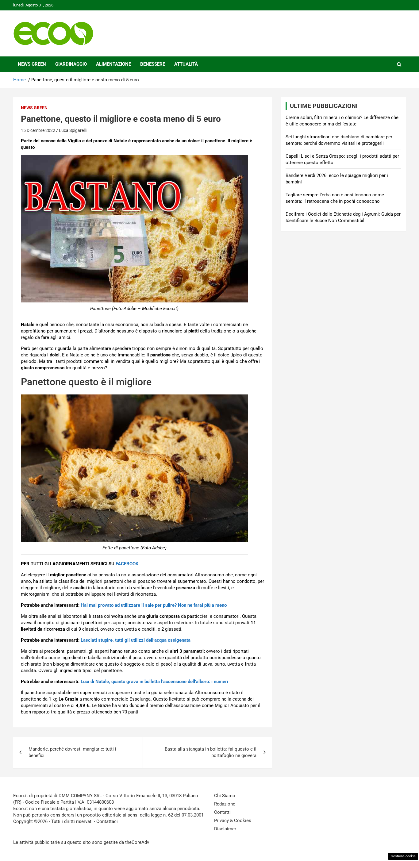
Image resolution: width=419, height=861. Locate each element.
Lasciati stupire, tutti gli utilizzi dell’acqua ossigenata (135, 640)
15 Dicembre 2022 (38, 130)
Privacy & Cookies (232, 820)
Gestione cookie (403, 856)
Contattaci (107, 821)
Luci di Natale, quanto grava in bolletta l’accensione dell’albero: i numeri (154, 681)
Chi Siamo (224, 795)
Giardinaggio (71, 64)
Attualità (186, 64)
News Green (32, 64)
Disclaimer (225, 829)
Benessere (152, 64)
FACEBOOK (127, 564)
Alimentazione (113, 64)
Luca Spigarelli (72, 130)
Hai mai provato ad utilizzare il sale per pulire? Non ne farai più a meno (154, 605)
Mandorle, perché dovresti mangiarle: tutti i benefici (72, 752)
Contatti (222, 812)
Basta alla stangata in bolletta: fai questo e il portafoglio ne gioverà (210, 752)
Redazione (224, 804)
